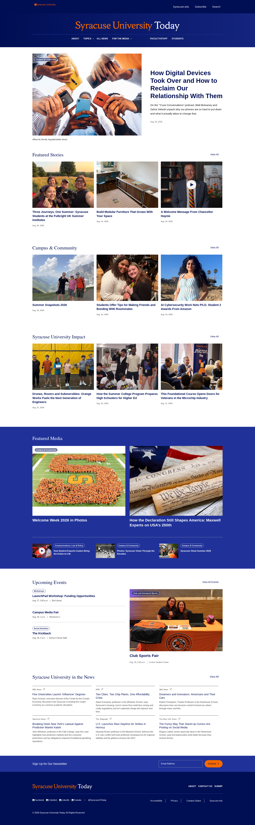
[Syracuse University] (51, 6)
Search (216, 6)
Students (178, 38)
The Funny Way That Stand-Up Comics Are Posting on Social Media (184, 725)
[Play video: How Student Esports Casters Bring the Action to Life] (42, 551)
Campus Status (193, 801)
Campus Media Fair (45, 612)
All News (102, 38)
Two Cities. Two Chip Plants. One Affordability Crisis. (123, 696)
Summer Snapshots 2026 (49, 305)
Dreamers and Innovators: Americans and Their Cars (187, 696)
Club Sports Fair (144, 656)
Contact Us (205, 786)
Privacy (174, 801)
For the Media (120, 38)
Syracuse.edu (181, 6)
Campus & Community (46, 59)
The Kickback (41, 633)
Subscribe (200, 6)
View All (214, 154)
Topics (87, 38)
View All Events (210, 582)
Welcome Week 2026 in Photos (59, 520)
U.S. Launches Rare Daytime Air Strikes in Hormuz (121, 725)
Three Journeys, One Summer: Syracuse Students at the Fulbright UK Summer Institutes (60, 216)
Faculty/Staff (158, 38)
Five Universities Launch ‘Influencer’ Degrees (58, 694)
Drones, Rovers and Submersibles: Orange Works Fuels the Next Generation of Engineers (61, 398)
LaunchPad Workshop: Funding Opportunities (63, 596)
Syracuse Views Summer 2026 (195, 551)
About (75, 38)
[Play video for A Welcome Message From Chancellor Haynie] (191, 185)
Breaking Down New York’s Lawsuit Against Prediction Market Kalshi (57, 725)
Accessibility (156, 801)
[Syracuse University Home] (127, 25)
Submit (212, 763)
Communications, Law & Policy (69, 545)
